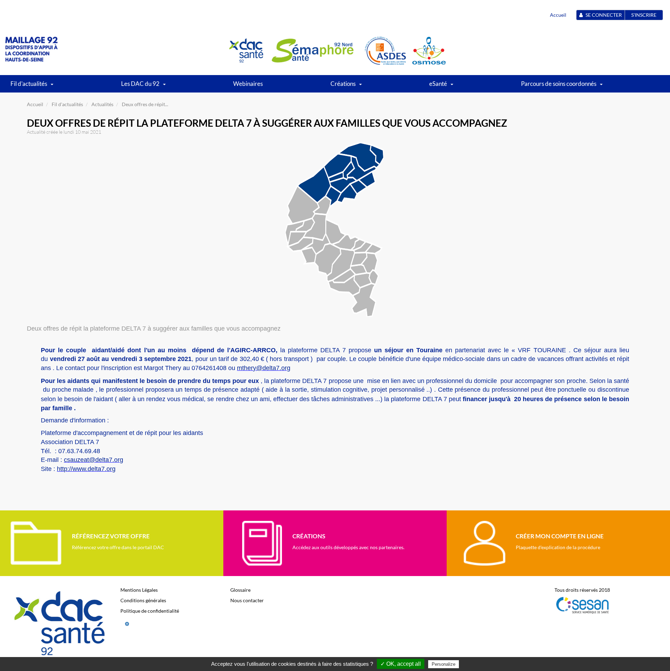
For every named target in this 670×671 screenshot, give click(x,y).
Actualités (102, 104)
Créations (343, 83)
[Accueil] (31, 50)
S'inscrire (643, 15)
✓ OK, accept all (400, 664)
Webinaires (248, 83)
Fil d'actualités (28, 83)
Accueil (558, 15)
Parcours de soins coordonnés (558, 83)
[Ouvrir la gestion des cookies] (127, 624)
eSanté (438, 83)
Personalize (443, 664)
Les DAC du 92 (140, 83)
